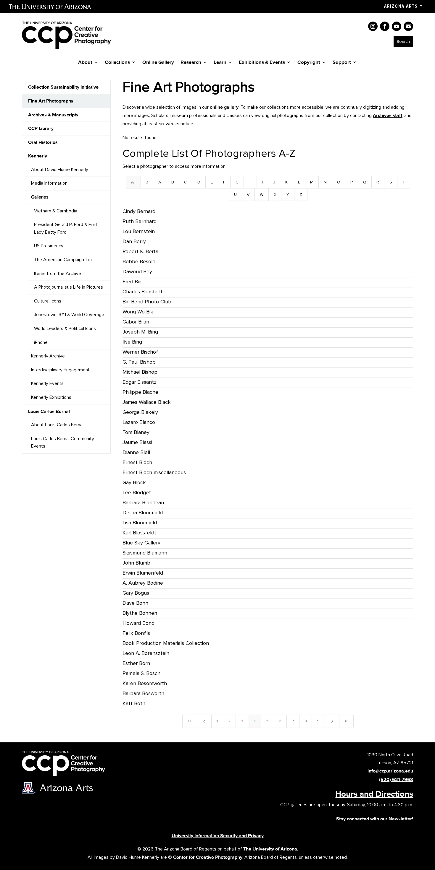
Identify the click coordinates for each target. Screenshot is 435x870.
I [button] (262, 182)
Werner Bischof (140, 352)
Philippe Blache (140, 392)
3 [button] (147, 182)
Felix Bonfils (136, 633)
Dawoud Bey (137, 271)
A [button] (159, 182)
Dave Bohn (135, 603)
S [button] (390, 182)
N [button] (325, 182)
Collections (117, 62)
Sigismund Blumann (145, 552)
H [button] (250, 182)
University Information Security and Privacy (218, 835)
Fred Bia (132, 281)
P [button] (351, 182)
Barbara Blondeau (143, 502)
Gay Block (134, 482)
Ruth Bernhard (140, 221)
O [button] (338, 182)
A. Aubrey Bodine (143, 583)
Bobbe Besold (139, 261)
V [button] (248, 194)
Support (342, 62)
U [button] (235, 194)
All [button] (133, 182)
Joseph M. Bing (140, 332)
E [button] (212, 182)
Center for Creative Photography (207, 857)
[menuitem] (66, 87)
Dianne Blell (136, 452)
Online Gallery (158, 62)
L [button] (299, 182)
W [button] (261, 194)
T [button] (403, 182)
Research (191, 62)
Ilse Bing (132, 342)
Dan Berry (134, 241)
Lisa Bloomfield (140, 522)
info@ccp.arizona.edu (390, 771)
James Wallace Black (147, 402)
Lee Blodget (137, 492)
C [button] (185, 182)
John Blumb (136, 563)
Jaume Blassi (137, 442)
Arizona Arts (401, 6)
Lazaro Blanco (139, 422)
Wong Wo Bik (138, 311)
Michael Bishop (140, 372)
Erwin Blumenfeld (143, 573)
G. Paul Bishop (139, 362)
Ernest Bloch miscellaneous (154, 472)
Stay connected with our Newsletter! (374, 819)
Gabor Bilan (136, 321)
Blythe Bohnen (140, 613)
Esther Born (136, 663)
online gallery (224, 107)
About (85, 62)
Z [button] (300, 194)
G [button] (237, 182)
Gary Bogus (136, 593)
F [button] (224, 182)
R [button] (377, 182)
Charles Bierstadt (142, 291)
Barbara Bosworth (143, 693)
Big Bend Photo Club (147, 301)
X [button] (275, 194)
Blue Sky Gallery (141, 542)
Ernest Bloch (137, 462)
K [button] (286, 182)
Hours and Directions (374, 794)
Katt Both (134, 703)
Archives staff (387, 115)
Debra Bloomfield (143, 512)
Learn (220, 62)
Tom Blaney (136, 432)
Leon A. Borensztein (146, 653)
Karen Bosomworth (145, 683)
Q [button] (364, 182)
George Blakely (140, 412)
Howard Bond (138, 623)
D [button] (198, 182)
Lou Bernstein (139, 231)
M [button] (311, 182)
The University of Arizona (270, 849)
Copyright (308, 62)
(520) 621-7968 (396, 779)
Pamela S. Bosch (141, 673)
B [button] (172, 182)
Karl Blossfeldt (139, 532)
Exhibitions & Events (262, 62)
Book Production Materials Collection (166, 643)
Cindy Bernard (139, 211)
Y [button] (287, 194)
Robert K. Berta (140, 251)
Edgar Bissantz (140, 382)
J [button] (274, 182)
